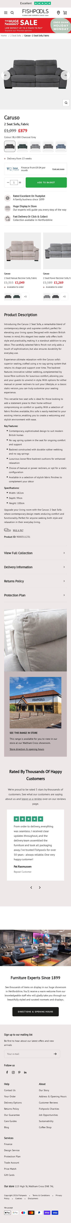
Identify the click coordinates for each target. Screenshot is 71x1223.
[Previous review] (31, 887)
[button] (66, 102)
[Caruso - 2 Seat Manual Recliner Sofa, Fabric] (22, 251)
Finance (8, 1144)
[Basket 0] (65, 12)
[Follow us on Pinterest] (19, 1072)
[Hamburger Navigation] (5, 12)
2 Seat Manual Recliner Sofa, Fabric (20, 278)
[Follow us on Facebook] (7, 1072)
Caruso (7, 273)
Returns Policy (11, 1108)
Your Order (10, 1096)
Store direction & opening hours (27, 749)
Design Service (11, 1150)
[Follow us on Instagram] (13, 1072)
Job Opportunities (48, 1114)
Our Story (44, 1090)
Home (4, 35)
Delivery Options (13, 1102)
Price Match (10, 1168)
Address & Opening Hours (53, 1096)
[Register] (55, 1054)
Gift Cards (9, 1175)
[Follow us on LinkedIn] (25, 1072)
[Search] (12, 12)
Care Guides (10, 1121)
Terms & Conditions (41, 1195)
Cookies (18, 1198)
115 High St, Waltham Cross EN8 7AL (34, 1186)
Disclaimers (33, 1198)
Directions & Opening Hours (35, 1011)
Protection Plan (12, 1156)
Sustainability (46, 1121)
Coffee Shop (45, 1127)
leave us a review (32, 799)
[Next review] (39, 887)
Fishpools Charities (49, 1108)
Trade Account (11, 1162)
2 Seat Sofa (15, 35)
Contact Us (10, 1090)
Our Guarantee (12, 1114)
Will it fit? (18, 530)
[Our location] (58, 13)
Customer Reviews (48, 1102)
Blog (6, 1127)
